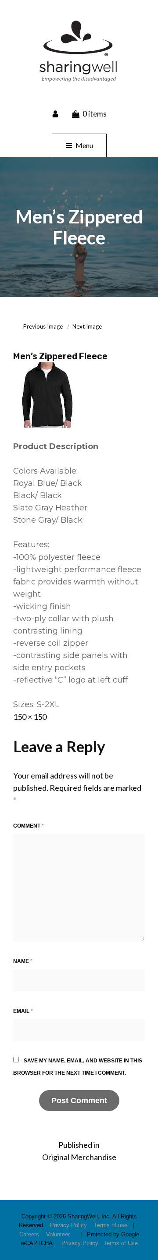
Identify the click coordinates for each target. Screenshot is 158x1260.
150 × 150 (30, 717)
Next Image (87, 326)
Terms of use (110, 1225)
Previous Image (43, 326)
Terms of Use (121, 1243)
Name (22, 961)
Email (23, 1011)
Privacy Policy (68, 1225)
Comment (28, 826)
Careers (29, 1234)
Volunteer (58, 1234)
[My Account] (56, 113)
